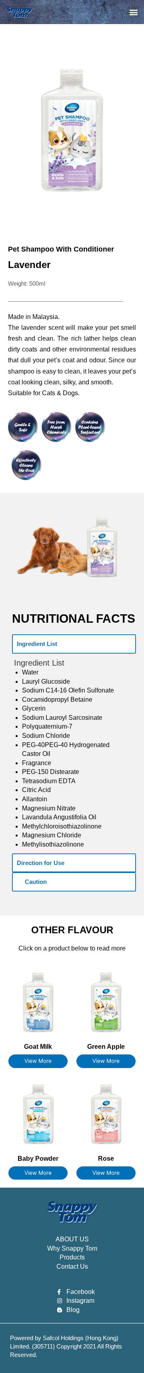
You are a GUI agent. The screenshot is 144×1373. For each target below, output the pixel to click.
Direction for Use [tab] (40, 862)
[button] (133, 12)
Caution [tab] (36, 881)
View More (38, 1061)
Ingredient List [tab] (37, 643)
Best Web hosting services (34, 1361)
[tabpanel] (74, 753)
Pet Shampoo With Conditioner (61, 249)
